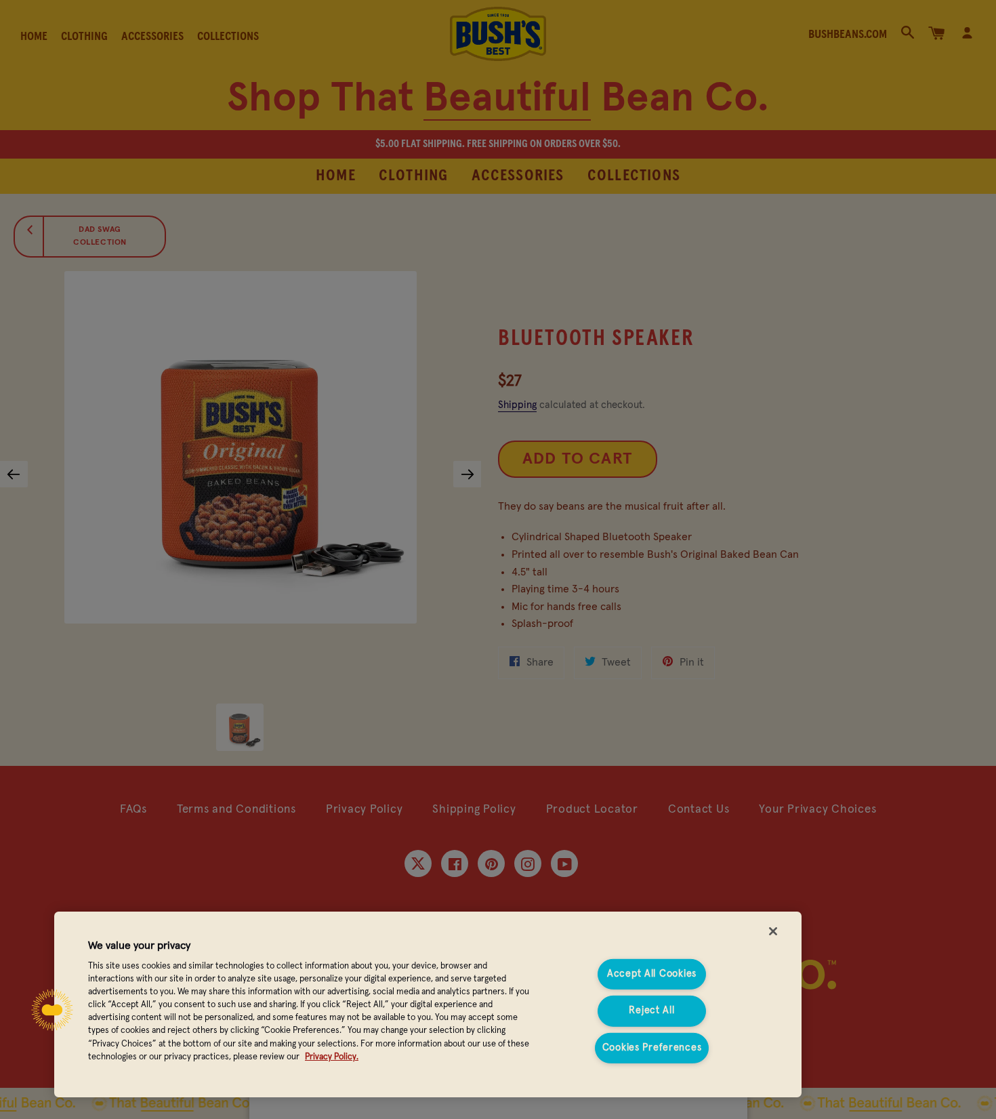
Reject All (651, 1010)
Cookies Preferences (652, 1048)
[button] (52, 1010)
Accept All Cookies (652, 974)
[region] (428, 1004)
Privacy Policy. (331, 1057)
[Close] (773, 931)
